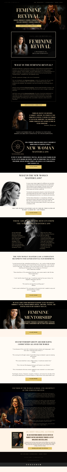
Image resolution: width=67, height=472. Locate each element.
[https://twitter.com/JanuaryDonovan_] (34, 464)
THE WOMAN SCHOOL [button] (49, 2)
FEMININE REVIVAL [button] (40, 2)
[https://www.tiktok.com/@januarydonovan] (30, 464)
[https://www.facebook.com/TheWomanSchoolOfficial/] (28, 464)
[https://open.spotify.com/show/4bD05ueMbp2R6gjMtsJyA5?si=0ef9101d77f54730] (36, 464)
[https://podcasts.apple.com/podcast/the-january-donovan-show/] (38, 464)
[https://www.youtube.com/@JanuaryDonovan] (40, 464)
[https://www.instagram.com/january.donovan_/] (26, 464)
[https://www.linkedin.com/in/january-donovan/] (32, 464)
